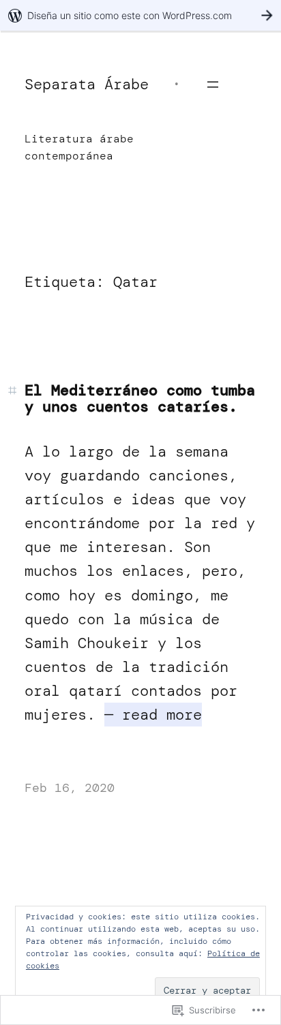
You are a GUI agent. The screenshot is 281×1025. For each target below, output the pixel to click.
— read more (153, 714)
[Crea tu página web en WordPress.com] (140, 15)
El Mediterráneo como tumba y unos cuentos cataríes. (140, 398)
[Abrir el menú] (213, 84)
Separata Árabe (87, 84)
